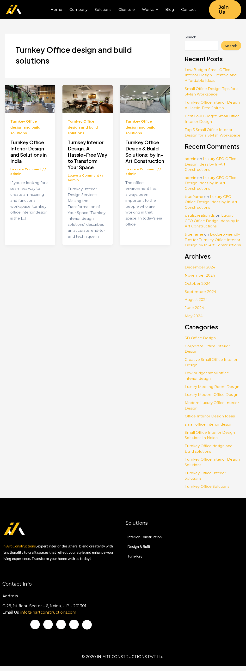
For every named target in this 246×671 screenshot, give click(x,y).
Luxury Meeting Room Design (212, 386)
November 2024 (200, 275)
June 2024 (194, 307)
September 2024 (200, 291)
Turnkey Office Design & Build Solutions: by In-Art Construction (144, 151)
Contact (188, 9)
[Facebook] (35, 624)
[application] (156, 9)
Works (148, 9)
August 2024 (196, 299)
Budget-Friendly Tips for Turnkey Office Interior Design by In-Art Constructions (213, 239)
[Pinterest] (87, 624)
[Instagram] (74, 624)
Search (190, 37)
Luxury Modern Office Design (211, 394)
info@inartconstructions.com (48, 612)
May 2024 (194, 316)
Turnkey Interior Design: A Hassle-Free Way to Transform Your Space (87, 154)
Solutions (103, 9)
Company (78, 9)
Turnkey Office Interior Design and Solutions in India (28, 151)
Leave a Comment (26, 169)
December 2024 (200, 267)
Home (56, 9)
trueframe (194, 196)
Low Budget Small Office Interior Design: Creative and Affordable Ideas (211, 75)
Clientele (126, 9)
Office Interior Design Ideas (210, 416)
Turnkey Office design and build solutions (25, 127)
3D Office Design (200, 338)
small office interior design (209, 424)
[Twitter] (48, 624)
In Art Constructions (19, 546)
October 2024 (197, 283)
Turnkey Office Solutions (207, 486)
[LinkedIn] (61, 624)
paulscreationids (200, 215)
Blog (169, 9)
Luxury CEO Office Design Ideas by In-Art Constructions (210, 164)
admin (190, 158)
